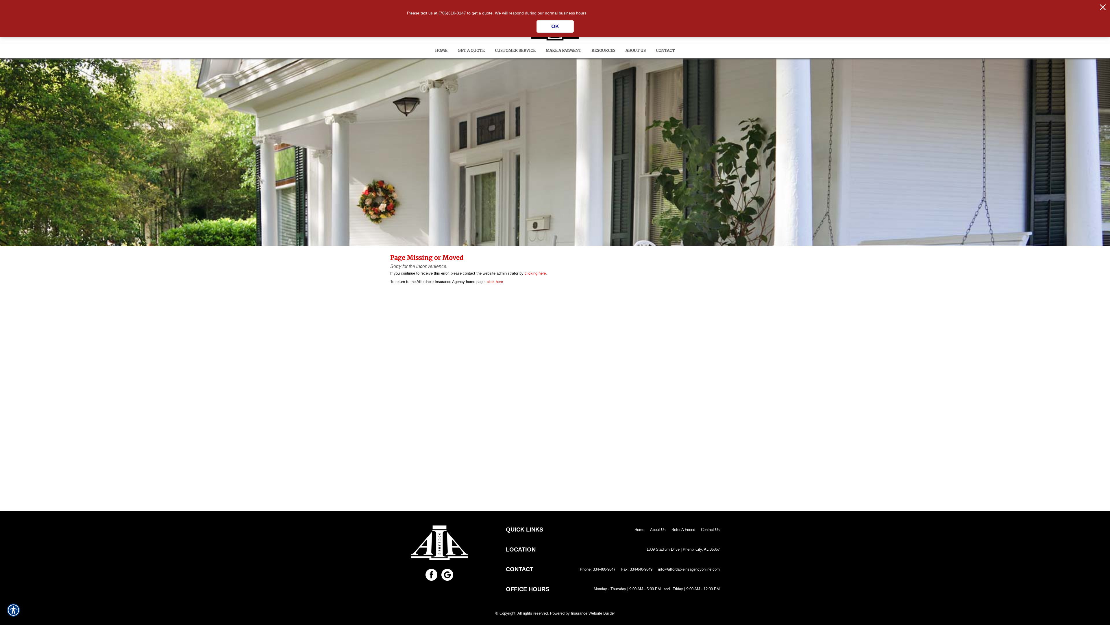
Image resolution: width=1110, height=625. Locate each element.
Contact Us (710, 529)
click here (495, 282)
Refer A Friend (683, 529)
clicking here (535, 273)
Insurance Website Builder (593, 613)
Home (639, 529)
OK (555, 26)
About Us (658, 529)
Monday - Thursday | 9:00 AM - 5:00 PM (627, 589)
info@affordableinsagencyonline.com (689, 569)
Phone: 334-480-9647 (597, 569)
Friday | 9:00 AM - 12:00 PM (696, 589)
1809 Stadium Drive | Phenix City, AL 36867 (683, 549)
